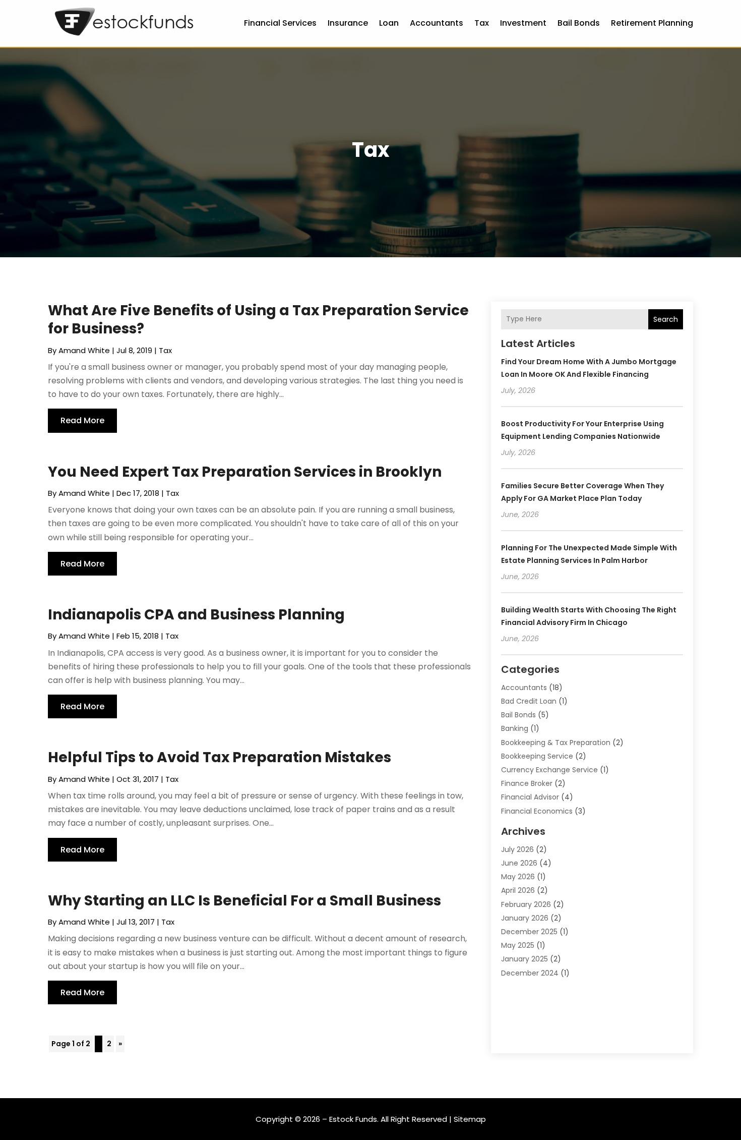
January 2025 (524, 959)
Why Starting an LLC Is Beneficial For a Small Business (244, 900)
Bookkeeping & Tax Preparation (555, 742)
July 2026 (517, 849)
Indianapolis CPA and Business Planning (196, 614)
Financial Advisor (530, 797)
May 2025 (517, 945)
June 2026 (519, 863)
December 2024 (530, 973)
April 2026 (518, 890)
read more (82, 420)
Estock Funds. (354, 1119)
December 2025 (529, 932)
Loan (389, 23)
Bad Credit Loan (529, 701)
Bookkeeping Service (537, 756)
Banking (514, 728)
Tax (481, 23)
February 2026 (526, 904)
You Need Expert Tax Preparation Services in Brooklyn (245, 472)
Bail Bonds (579, 23)
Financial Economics (537, 811)
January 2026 (524, 918)
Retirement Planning (652, 23)
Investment (523, 23)
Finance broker (526, 783)
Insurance (348, 23)
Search (665, 319)
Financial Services (280, 23)
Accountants (436, 23)
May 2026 (518, 877)
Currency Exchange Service (549, 770)
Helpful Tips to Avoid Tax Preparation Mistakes (219, 757)
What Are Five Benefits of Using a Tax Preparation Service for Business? (258, 319)
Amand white (84, 350)
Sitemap (470, 1119)
